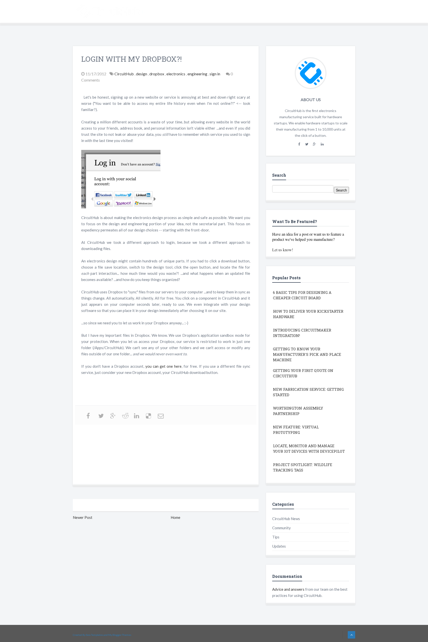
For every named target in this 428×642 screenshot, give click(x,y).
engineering (197, 73)
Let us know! (282, 249)
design (142, 73)
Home (279, 12)
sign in (215, 73)
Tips (275, 537)
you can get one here (163, 366)
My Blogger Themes (119, 634)
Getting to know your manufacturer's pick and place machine (307, 354)
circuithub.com (308, 12)
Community (281, 528)
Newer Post (82, 517)
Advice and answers (288, 589)
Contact (340, 12)
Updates (279, 546)
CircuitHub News (286, 518)
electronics (176, 73)
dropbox (157, 73)
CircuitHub (124, 73)
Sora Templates (94, 634)
